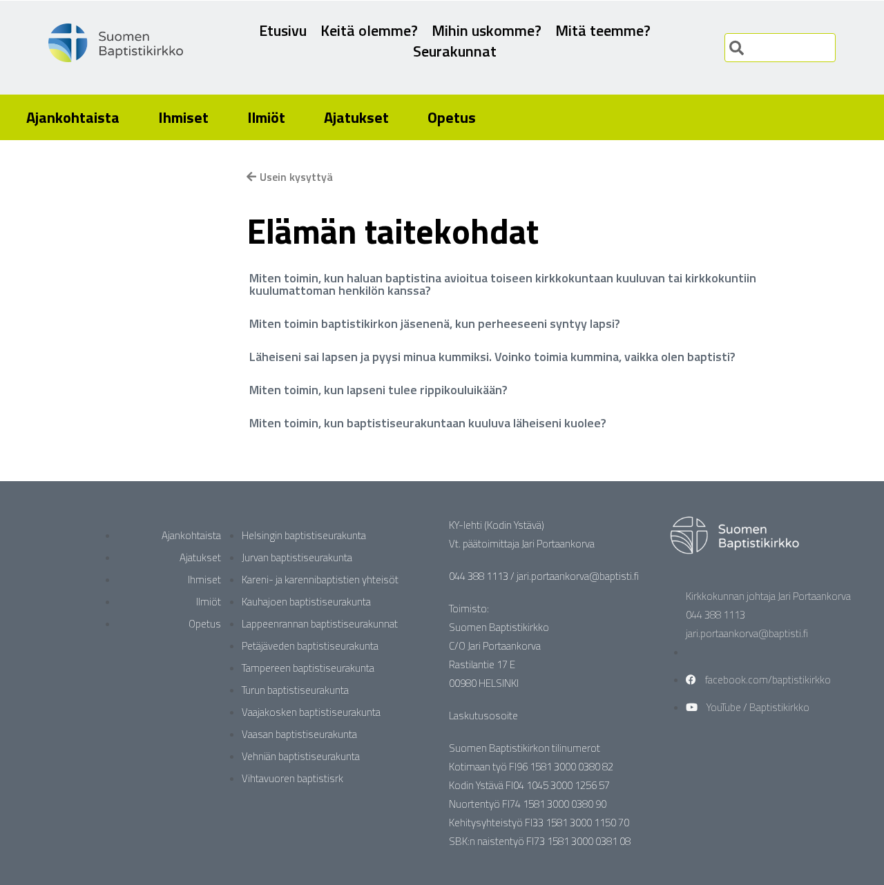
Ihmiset (183, 117)
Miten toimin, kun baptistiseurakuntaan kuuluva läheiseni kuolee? (427, 423)
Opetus (451, 117)
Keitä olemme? (369, 30)
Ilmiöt (266, 117)
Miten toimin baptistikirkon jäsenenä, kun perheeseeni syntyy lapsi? (434, 323)
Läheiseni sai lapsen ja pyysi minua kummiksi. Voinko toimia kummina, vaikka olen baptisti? (492, 356)
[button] (515, 284)
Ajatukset (356, 117)
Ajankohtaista (72, 117)
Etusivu (283, 30)
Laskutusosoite (483, 715)
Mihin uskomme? (486, 30)
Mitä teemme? (603, 30)
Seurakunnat (455, 51)
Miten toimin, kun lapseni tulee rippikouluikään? (378, 389)
